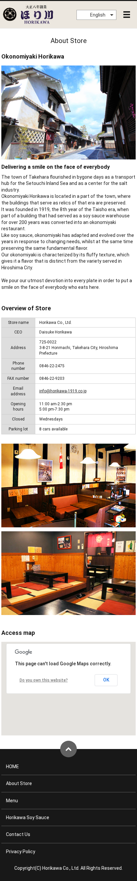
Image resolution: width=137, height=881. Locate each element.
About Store (19, 783)
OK (106, 680)
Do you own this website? (44, 680)
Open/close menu (126, 14)
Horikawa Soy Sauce (27, 817)
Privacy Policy (20, 851)
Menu (12, 800)
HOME (12, 766)
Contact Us (18, 834)
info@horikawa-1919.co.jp (62, 391)
